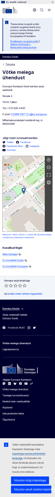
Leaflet (30, 234)
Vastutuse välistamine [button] (24, 237)
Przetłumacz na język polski (24, 41)
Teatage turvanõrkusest (15, 395)
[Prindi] (49, 182)
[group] (24, 194)
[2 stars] (8, 286)
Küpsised (7, 407)
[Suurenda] (49, 160)
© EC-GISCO (19, 234)
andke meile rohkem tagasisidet (25, 293)
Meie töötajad (10, 254)
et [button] (34, 10)
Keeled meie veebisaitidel (16, 401)
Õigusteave (8, 419)
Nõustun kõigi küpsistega (30, 480)
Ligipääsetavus (10, 349)
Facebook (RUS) (16, 327)
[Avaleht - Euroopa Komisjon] (9, 9)
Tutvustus (10, 64)
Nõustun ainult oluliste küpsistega (32, 489)
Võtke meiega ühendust (15, 389)
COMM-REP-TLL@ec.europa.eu (29, 114)
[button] (23, 191)
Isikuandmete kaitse (13, 413)
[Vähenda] (49, 167)
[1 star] (6, 286)
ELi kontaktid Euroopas (15, 266)
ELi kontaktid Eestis (13, 260)
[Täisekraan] (49, 175)
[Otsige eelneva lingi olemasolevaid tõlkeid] (19, 254)
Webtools (6, 234)
